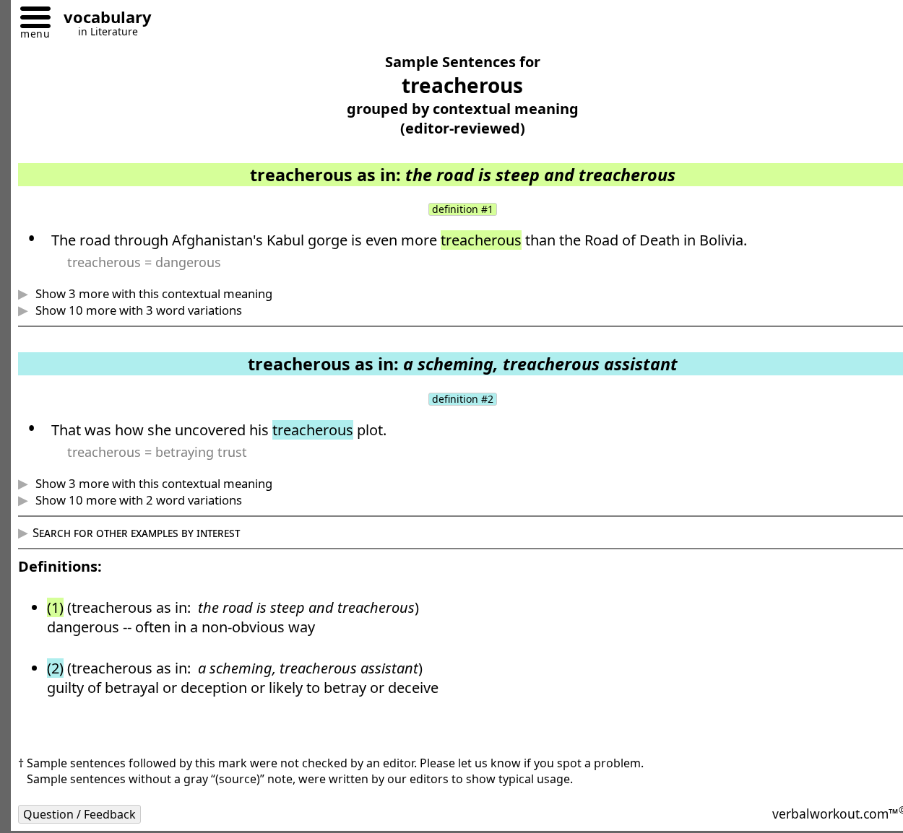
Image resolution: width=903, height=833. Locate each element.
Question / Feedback (79, 814)
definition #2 (462, 399)
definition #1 (462, 209)
